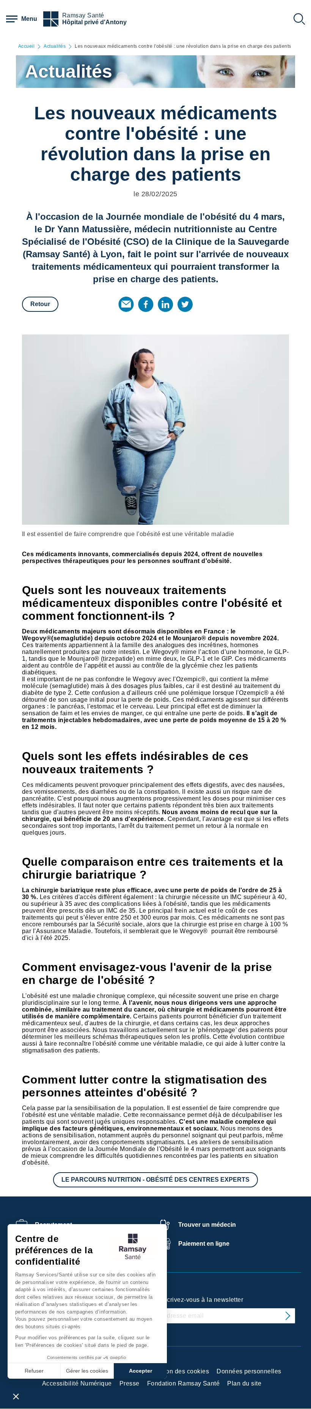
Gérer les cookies (87, 1371)
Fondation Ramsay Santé (183, 1383)
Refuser (34, 1371)
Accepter (140, 1371)
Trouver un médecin (207, 1224)
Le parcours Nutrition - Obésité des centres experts (155, 1179)
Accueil (26, 46)
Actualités (55, 46)
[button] (16, 1396)
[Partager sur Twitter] (185, 304)
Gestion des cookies (180, 1371)
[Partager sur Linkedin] (165, 304)
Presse (129, 1383)
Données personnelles (249, 1371)
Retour (40, 304)
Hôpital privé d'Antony (94, 22)
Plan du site (244, 1383)
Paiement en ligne (203, 1243)
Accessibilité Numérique (77, 1383)
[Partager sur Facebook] (145, 304)
